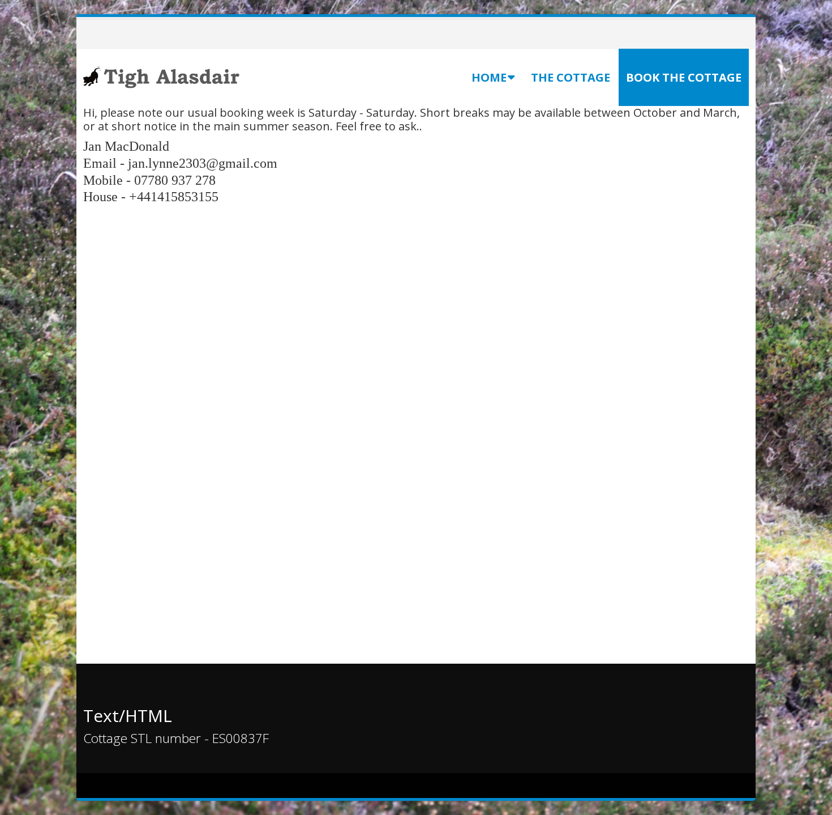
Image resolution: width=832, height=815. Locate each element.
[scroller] (812, 801)
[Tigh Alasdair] (162, 76)
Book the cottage (683, 77)
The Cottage (570, 77)
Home (489, 77)
